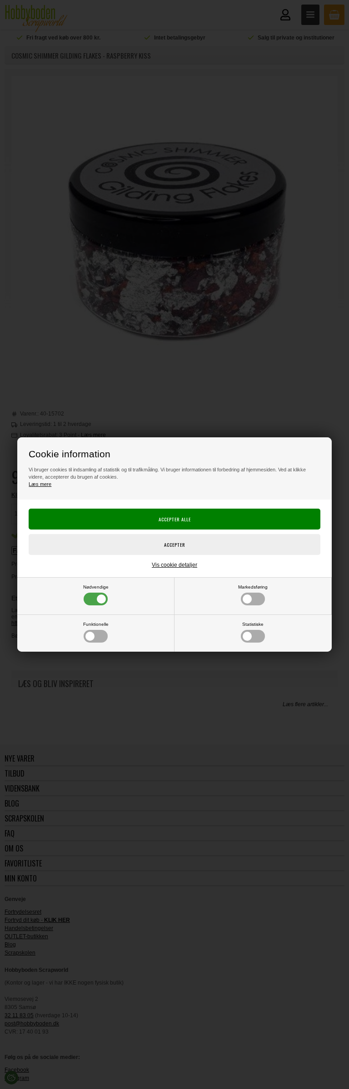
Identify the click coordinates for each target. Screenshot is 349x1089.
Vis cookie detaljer (174, 565)
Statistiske (253, 624)
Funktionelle (96, 624)
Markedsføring (253, 586)
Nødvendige (96, 586)
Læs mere (40, 484)
